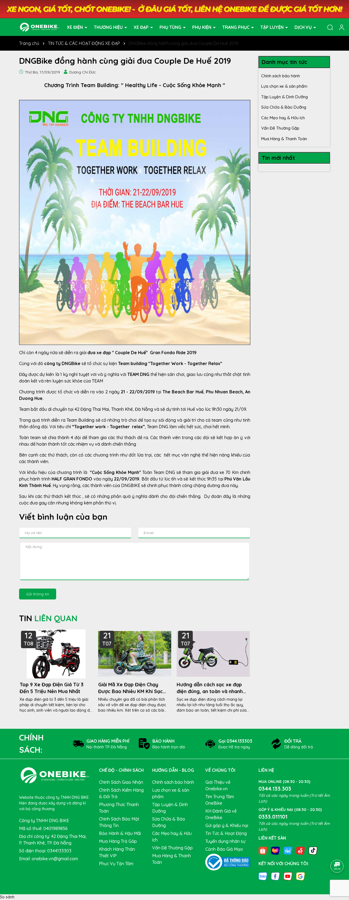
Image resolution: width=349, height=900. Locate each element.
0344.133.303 (274, 788)
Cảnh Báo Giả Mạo (224, 849)
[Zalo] (262, 876)
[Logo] (39, 26)
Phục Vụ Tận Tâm (116, 863)
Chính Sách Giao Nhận (121, 782)
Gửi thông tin (37, 594)
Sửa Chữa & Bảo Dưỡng (283, 107)
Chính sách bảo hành (280, 75)
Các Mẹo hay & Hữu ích (283, 117)
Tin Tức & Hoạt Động (226, 833)
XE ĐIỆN (75, 27)
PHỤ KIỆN (202, 27)
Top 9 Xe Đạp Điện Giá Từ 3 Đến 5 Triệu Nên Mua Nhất (51, 687)
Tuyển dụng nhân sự (225, 841)
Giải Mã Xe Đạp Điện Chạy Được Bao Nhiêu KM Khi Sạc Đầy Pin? (130, 688)
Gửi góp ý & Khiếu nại (226, 825)
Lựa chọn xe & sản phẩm (284, 86)
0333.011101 (272, 816)
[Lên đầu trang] (337, 851)
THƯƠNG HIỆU (109, 27)
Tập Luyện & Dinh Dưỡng (284, 96)
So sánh (7, 897)
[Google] (300, 876)
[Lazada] (275, 850)
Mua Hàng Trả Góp (118, 841)
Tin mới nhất (278, 157)
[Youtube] (288, 876)
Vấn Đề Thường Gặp (280, 128)
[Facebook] (275, 876)
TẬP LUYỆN (272, 27)
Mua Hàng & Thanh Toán (284, 138)
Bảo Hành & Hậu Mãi (120, 833)
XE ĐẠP (142, 27)
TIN (48, 618)
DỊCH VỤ (303, 27)
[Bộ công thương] (227, 861)
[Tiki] (288, 850)
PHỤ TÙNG (171, 27)
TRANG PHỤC (236, 27)
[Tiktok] (313, 850)
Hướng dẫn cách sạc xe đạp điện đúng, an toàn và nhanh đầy (210, 688)
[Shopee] (262, 850)
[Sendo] (300, 850)
